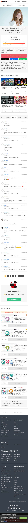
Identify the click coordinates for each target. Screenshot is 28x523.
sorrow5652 (6, 137)
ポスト (6, 59)
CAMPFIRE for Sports (5, 479)
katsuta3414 (6, 212)
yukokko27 (6, 153)
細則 (15, 484)
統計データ (16, 460)
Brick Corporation (13, 32)
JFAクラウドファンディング (6, 487)
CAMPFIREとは (17, 468)
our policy (5, 521)
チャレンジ (16, 424)
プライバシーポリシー (18, 486)
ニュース (15, 473)
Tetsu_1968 (6, 174)
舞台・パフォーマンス (18, 434)
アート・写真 (3, 434)
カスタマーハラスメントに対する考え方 (20, 495)
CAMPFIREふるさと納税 (5, 481)
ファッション (3, 428)
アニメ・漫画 (3, 426)
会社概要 (7, 510)
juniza (5, 205)
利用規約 (15, 482)
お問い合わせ (16, 477)
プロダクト (3, 422)
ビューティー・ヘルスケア (19, 432)
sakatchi (5, 128)
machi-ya (3, 489)
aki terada (6, 235)
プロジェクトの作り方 (5, 458)
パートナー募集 (21, 510)
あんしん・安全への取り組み (19, 470)
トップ (2, 412)
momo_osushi (6, 242)
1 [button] (5, 275)
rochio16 (5, 182)
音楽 (19, 32)
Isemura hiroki (6, 189)
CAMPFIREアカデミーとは (6, 454)
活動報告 (8, 117)
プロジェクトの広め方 (5, 460)
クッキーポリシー (17, 498)
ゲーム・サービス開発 (5, 430)
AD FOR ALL (3, 483)
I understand (23, 517)
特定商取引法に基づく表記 (19, 488)
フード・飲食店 (4, 424)
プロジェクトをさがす (9, 412)
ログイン (18, 1)
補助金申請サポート (5, 491)
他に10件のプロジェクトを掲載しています (15, 294)
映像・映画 (16, 428)
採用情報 (14, 510)
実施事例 (15, 458)
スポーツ (15, 426)
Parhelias (6, 227)
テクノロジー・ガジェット (6, 420)
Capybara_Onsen (7, 144)
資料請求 (3, 447)
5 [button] (15, 275)
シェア (14, 59)
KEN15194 (6, 160)
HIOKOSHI (3, 485)
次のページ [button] (20, 275)
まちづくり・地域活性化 (18, 420)
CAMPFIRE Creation (5, 473)
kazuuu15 (6, 266)
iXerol (5, 167)
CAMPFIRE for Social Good (6, 475)
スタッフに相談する (17, 444)
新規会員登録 (24, 1)
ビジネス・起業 (4, 432)
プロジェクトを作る (5, 444)
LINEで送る (23, 59)
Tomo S (5, 121)
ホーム (2, 117)
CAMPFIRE (3, 468)
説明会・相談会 (17, 454)
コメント (25, 117)
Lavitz (5, 219)
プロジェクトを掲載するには (7, 5)
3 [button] (10, 275)
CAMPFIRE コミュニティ (6, 470)
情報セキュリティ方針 (18, 490)
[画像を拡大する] (12, 322)
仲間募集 (20, 117)
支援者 (14, 117)
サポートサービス (17, 456)
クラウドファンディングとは (6, 456)
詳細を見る (4, 325)
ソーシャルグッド (4, 436)
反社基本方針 (16, 492)
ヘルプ (15, 475)
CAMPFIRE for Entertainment (6, 477)
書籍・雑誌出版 (17, 430)
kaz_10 (5, 252)
